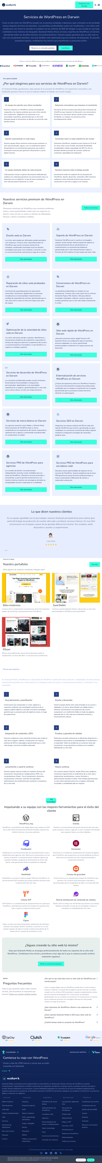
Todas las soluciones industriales (29, 1140)
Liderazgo (5, 1109)
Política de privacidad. (45, 1160)
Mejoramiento (67, 1118)
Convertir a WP (67, 1126)
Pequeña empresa (28, 1105)
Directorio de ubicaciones (6, 1126)
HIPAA (24, 1135)
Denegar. (91, 1160)
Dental (24, 1127)
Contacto (85, 1121)
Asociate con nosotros (50, 1140)
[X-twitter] (61, 1153)
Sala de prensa (7, 1105)
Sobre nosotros (7, 1102)
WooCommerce (67, 1130)
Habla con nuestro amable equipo (22, 994)
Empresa (25, 1102)
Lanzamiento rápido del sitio (70, 1103)
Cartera (4, 1139)
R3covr (6, 649)
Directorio (25, 1131)
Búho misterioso (11, 605)
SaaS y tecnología (48, 1128)
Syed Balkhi (59, 605)
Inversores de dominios (50, 1136)
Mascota (5, 1135)
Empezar (85, 1117)
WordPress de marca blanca (49, 1103)
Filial (44, 1132)
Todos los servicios (69, 1141)
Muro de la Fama (8, 1131)
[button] (6, 99)
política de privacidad (89, 1109)
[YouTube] (46, 1153)
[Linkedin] (51, 1153)
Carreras (5, 1121)
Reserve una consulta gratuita (89, 1126)
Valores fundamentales (10, 1113)
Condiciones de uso (89, 1105)
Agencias (45, 1118)
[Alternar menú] (99, 5)
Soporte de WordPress (70, 1133)
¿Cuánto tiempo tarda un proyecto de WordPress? (64, 1022)
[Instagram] (41, 1153)
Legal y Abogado (28, 1123)
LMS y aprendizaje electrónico (28, 1118)
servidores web (47, 1114)
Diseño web (66, 1114)
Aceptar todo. (81, 1160)
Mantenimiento (67, 1137)
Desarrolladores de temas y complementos (50, 1123)
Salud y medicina (28, 1113)
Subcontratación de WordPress (49, 1109)
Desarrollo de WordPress (67, 1109)
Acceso (84, 1113)
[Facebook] (56, 1153)
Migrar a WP (66, 1122)
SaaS (24, 1109)
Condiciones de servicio (90, 1102)
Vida (3, 1117)
